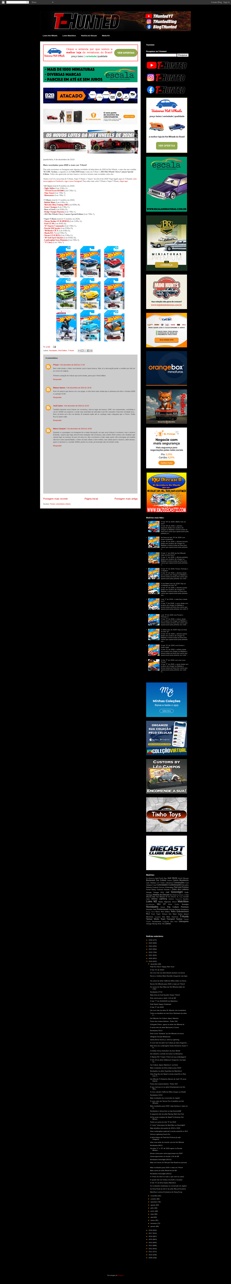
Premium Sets (151, 909)
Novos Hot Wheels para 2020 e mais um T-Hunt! (167, 984)
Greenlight (177, 892)
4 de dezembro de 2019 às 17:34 (72, 365)
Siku (170, 914)
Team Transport (168, 919)
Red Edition (62, 350)
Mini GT (161, 904)
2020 (151, 958)
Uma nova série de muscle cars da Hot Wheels (167, 1142)
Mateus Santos (59, 388)
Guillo (186, 892)
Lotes (149, 901)
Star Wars (166, 917)
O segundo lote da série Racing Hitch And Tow (167, 1114)
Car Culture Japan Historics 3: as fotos (164, 1065)
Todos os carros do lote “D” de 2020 (163, 1122)
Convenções (179, 883)
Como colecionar (166, 883)
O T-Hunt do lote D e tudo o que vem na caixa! (167, 1176)
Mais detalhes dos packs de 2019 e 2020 (165, 1128)
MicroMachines (150, 904)
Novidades (53, 350)
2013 (151, 1245)
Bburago (186, 878)
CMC (158, 883)
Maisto (160, 902)
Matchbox (183, 901)
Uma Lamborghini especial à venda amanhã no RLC (169, 1131)
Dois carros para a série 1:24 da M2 (163, 998)
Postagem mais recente (55, 498)
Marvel (174, 902)
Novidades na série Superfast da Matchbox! (166, 1071)
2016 (151, 1236)
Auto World (172, 878)
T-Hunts (71, 350)
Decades (185, 885)
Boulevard (150, 880)
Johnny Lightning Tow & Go (160, 1134)
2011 (151, 1251)
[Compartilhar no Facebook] (88, 350)
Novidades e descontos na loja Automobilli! (165, 1111)
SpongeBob (158, 917)
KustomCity (179, 899)
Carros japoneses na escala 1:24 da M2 (164, 1156)
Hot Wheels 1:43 (181, 895)
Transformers (156, 921)
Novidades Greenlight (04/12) (160, 1173)
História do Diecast (89, 36)
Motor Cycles (173, 904)
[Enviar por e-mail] (79, 350)
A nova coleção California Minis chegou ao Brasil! (168, 1092)
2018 (151, 1230)
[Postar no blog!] (82, 350)
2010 (151, 1255)
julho (152, 1208)
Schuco (165, 914)
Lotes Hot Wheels (50, 36)
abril (152, 1217)
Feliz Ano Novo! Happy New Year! (162, 967)
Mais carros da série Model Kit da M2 (163, 1170)
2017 (151, 1233)
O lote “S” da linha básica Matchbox (163, 1183)
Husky (181, 897)
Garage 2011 (158, 892)
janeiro (153, 1226)
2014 (151, 1242)
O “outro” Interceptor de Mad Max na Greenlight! (167, 1125)
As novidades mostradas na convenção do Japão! (168, 1186)
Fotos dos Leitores (180, 889)
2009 (151, 1258)
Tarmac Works (152, 919)
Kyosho (186, 899)
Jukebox (171, 899)
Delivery (149, 887)
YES (163, 924)
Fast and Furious (181, 887)
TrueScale (165, 921)
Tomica (179, 919)
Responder (57, 379)
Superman (175, 917)
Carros (169, 880)
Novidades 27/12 (156, 992)
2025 (151, 943)
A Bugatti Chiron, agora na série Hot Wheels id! (167, 1024)
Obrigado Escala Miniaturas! (160, 1037)
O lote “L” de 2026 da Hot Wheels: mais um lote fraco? (173, 554)
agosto (153, 1205)
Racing (171, 909)
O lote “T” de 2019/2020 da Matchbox (164, 1001)
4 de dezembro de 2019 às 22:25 (76, 406)
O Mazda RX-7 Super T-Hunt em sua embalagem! (168, 1057)
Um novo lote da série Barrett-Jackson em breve (167, 973)
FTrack (56, 365)
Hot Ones (172, 895)
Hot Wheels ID (161, 897)
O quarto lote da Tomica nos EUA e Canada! (166, 1180)
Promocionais (163, 909)
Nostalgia (185, 904)
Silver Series (177, 914)
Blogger (120, 1275)
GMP (167, 892)
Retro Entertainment (180, 911)
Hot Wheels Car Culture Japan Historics (164, 1018)
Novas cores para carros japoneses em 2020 (166, 1153)
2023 (151, 949)
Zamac (168, 924)
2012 (151, 1248)
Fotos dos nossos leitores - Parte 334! (164, 1021)
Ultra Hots (174, 921)
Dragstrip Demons (158, 887)
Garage (149, 892)
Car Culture (161, 880)
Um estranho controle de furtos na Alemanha (166, 1054)
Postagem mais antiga (126, 498)
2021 (151, 955)
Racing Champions (182, 909)
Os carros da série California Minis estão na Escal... (168, 981)
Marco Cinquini (59, 429)
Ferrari (148, 889)
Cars (147, 883)
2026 (151, 940)
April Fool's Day (161, 878)
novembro (154, 1196)
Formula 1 (167, 889)
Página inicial (91, 498)
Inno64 (186, 897)
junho (153, 1211)
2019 (151, 961)
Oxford (162, 907)
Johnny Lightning (159, 899)
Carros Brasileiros (181, 880)
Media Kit (106, 36)
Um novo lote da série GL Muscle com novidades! (168, 1010)
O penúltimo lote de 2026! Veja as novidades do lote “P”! (173, 584)
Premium (185, 907)
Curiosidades (162, 885)
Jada (148, 899)
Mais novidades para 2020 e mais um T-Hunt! (166, 1167)
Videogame (184, 921)
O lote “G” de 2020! (157, 970)
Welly (159, 924)
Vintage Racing (151, 924)
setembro (154, 1202)
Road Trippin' (156, 914)
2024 (151, 946)
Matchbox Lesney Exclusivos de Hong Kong (166, 1192)
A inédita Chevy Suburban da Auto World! (165, 1051)
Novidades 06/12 (156, 1145)
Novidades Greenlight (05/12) (160, 1159)
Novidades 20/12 (156, 1030)
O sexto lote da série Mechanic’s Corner (164, 1027)
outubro (154, 1199)
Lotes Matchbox (69, 36)
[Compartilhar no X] (85, 350)
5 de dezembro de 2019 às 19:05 (79, 429)
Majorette (167, 902)
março (153, 1220)
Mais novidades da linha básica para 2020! (165, 1068)
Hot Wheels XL (173, 897)
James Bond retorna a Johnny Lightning (164, 1040)
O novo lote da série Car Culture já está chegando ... (169, 1043)
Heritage (149, 895)
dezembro (154, 964)
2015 (151, 1239)
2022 (151, 952)
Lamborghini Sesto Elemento (56, 240)
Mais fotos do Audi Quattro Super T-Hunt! (165, 995)
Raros (158, 911)
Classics (153, 883)
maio (152, 1214)
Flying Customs (157, 889)
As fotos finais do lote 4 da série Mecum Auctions (168, 1189)
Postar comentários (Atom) (60, 504)
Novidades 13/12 (156, 1095)
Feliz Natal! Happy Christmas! (160, 1004)
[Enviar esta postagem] (54, 347)
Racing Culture (150, 911)
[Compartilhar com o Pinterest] (91, 350)
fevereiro (154, 1223)
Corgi (154, 885)
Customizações (175, 885)
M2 (155, 901)
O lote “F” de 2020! (157, 1007)
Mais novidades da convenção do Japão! (165, 1098)
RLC (148, 914)
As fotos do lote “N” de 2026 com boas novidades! (173, 538)
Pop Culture (173, 907)
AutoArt (180, 878)
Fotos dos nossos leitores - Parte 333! (164, 1084)
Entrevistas (169, 887)
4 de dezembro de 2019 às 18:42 (78, 388)
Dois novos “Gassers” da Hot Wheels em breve (167, 1033)
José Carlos (58, 406)
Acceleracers (150, 878)
